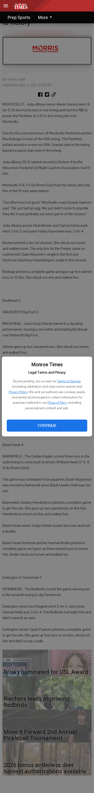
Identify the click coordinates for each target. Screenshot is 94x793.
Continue (47, 425)
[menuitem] (46, 17)
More (43, 17)
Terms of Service (69, 381)
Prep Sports (19, 17)
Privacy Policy (18, 392)
